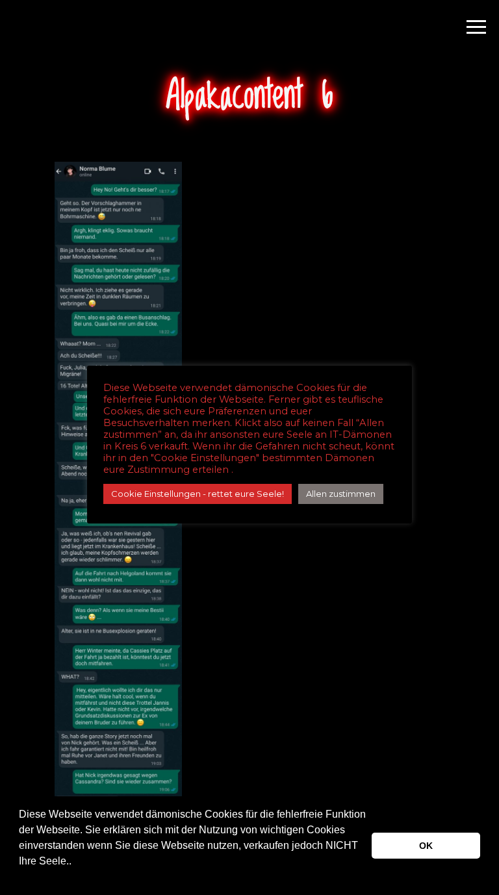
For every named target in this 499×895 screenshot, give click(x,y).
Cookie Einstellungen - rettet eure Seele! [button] (197, 493)
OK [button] (426, 845)
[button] (21, 878)
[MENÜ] (476, 26)
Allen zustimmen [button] (341, 493)
